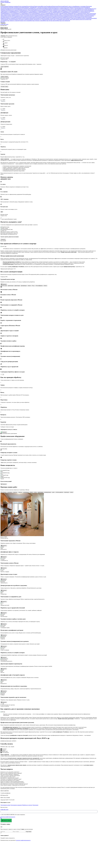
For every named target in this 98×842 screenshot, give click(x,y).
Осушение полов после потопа (81, 19)
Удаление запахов (11, 14)
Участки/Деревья (39, 285)
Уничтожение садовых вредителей (71, 18)
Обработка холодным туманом (56, 13)
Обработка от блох (27, 11)
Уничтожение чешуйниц (32, 19)
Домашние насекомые (13, 6)
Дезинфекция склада (70, 9)
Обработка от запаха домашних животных (53, 11)
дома (53, 492)
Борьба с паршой (29, 7)
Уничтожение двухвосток (83, 14)
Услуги (2, 5)
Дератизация (61, 6)
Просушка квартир (64, 19)
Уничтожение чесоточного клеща (19, 19)
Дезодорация (9, 7)
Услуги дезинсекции (43, 19)
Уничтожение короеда (73, 15)
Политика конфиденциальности (8, 816)
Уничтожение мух (70, 17)
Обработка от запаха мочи (68, 11)
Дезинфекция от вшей (57, 8)
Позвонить (3, 23)
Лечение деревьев (19, 11)
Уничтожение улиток (7, 19)
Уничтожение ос (19, 18)
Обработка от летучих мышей (49, 12)
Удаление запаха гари (87, 13)
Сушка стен (71, 19)
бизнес (31, 492)
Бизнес (45, 285)
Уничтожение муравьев (50, 17)
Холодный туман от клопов (54, 19)
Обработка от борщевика (37, 11)
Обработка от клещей (7, 12)
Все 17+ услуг (4, 285)
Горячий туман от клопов (70, 6)
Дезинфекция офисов (47, 8)
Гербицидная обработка (20, 7)
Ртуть (13, 7)
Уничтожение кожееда (52, 15)
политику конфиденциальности (23, 840)
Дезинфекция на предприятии (36, 8)
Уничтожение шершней (28, 18)
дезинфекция (26, 492)
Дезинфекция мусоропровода (22, 8)
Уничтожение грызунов (72, 14)
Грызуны (29, 6)
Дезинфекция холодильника (81, 9)
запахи (71, 492)
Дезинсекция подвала (79, 7)
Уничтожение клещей (32, 15)
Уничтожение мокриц (22, 17)
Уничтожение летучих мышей (10, 17)
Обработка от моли (69, 12)
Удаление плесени (19, 14)
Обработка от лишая (60, 12)
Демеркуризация (37, 6)
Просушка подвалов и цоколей (37, 20)
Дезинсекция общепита (68, 7)
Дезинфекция (49, 6)
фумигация (66, 492)
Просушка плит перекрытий (63, 20)
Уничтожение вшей (47, 14)
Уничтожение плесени (48, 18)
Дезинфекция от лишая (82, 8)
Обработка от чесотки (10, 13)
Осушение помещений (68, 13)
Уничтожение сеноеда (58, 18)
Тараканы (6, 6)
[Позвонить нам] (1, 818)
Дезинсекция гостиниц (58, 7)
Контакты (3, 21)
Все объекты (3, 492)
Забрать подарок (4, 76)
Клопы (2, 6)
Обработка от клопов (17, 12)
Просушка (43, 6)
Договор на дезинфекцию (9, 11)
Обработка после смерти (29, 13)
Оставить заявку (4, 86)
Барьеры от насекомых (81, 6)
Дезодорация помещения (47, 7)
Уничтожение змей (9, 15)
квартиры (15, 492)
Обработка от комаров (27, 12)
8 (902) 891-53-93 (4, 24)
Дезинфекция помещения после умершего (56, 9)
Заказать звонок (6, 820)
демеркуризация (47, 492)
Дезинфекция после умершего (39, 9)
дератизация (40, 492)
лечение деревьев (59, 492)
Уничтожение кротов (82, 15)
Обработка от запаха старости (81, 11)
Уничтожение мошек (40, 17)
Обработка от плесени (79, 12)
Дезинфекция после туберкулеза (25, 9)
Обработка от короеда (37, 12)
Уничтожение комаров (62, 15)
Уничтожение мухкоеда (80, 17)
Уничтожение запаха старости (21, 15)
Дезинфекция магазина (10, 8)
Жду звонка (28, 831)
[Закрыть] (1, 827)
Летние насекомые (22, 6)
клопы (35, 492)
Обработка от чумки (19, 13)
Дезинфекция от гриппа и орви (69, 8)
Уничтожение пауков (38, 18)
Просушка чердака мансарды (50, 20)
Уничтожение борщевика (37, 14)
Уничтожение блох (27, 14)
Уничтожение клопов (42, 15)
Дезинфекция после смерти (11, 9)
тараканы (20, 492)
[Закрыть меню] (1, 3)
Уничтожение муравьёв (61, 17)
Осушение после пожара (24, 20)
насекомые (10, 492)
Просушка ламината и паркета (12, 20)
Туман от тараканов (77, 13)
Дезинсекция (55, 6)
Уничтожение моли (31, 17)
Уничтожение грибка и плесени (59, 14)
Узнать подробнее (4, 66)
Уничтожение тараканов (84, 18)
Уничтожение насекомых (9, 18)
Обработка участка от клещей (42, 13)
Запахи (32, 6)
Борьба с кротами (37, 7)
